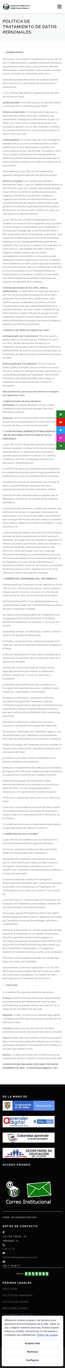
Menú (59, 6)
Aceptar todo (32, 1343)
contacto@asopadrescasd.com (20, 1257)
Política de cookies (47, 1334)
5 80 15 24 (8, 1248)
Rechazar (32, 1351)
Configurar (32, 1360)
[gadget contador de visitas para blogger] (37, 1273)
